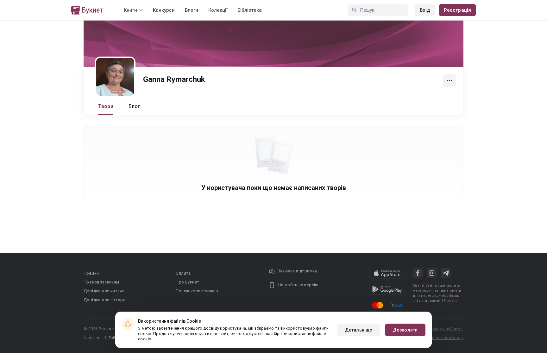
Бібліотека (249, 10)
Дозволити (405, 329)
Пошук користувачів (197, 291)
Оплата (183, 273)
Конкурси (164, 10)
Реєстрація (457, 10)
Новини (91, 273)
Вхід (425, 10)
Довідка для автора (104, 299)
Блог (134, 106)
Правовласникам (101, 282)
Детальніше (358, 329)
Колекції (217, 10)
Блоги (191, 10)
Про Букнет (187, 282)
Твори (105, 106)
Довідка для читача (104, 291)
